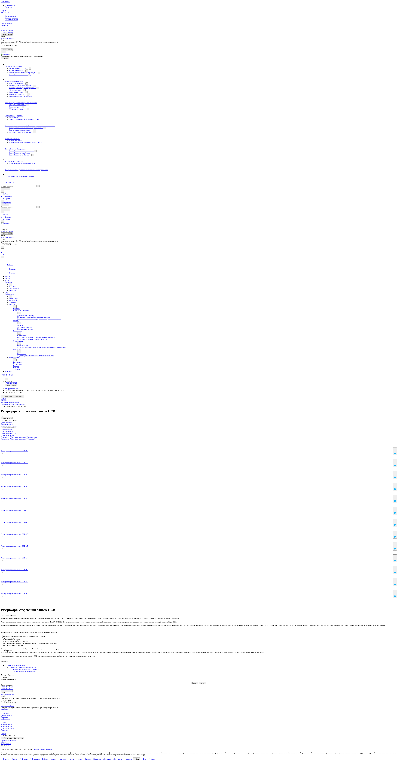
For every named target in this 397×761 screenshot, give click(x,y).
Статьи (3, 734)
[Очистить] (38, 186)
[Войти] (2, 250)
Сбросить (11, 675)
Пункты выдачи (6, 715)
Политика (8, 7)
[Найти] (8, 188)
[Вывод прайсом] (16, 442)
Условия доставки (11, 18)
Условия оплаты (10, 16)
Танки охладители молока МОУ (24, 671)
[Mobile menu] (2, 221)
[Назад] (10, 284)
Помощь (4, 722)
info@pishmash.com (7, 38)
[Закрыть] (2, 257)
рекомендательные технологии (43, 749)
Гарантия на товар (11, 20)
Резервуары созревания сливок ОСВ (26, 669)
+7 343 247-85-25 (7, 30)
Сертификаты (10, 5)
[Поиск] (2, 247)
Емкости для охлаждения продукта (23, 667)
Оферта (3, 742)
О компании (5, 713)
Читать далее (292, 753)
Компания (4, 709)
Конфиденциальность (8, 740)
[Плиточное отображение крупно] (3, 442)
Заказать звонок (7, 34)
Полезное (4, 730)
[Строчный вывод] (11, 442)
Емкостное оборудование (16, 665)
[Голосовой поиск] (3, 188)
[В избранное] (395, 451)
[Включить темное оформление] (3, 52)
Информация (5, 719)
